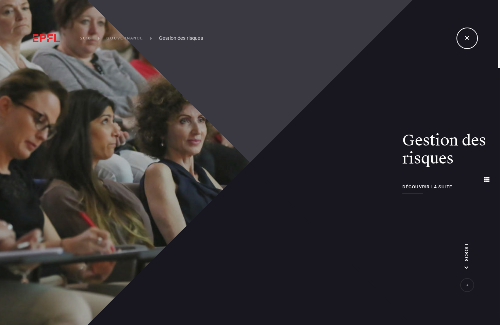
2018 (85, 38)
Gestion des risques (181, 38)
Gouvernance (124, 38)
